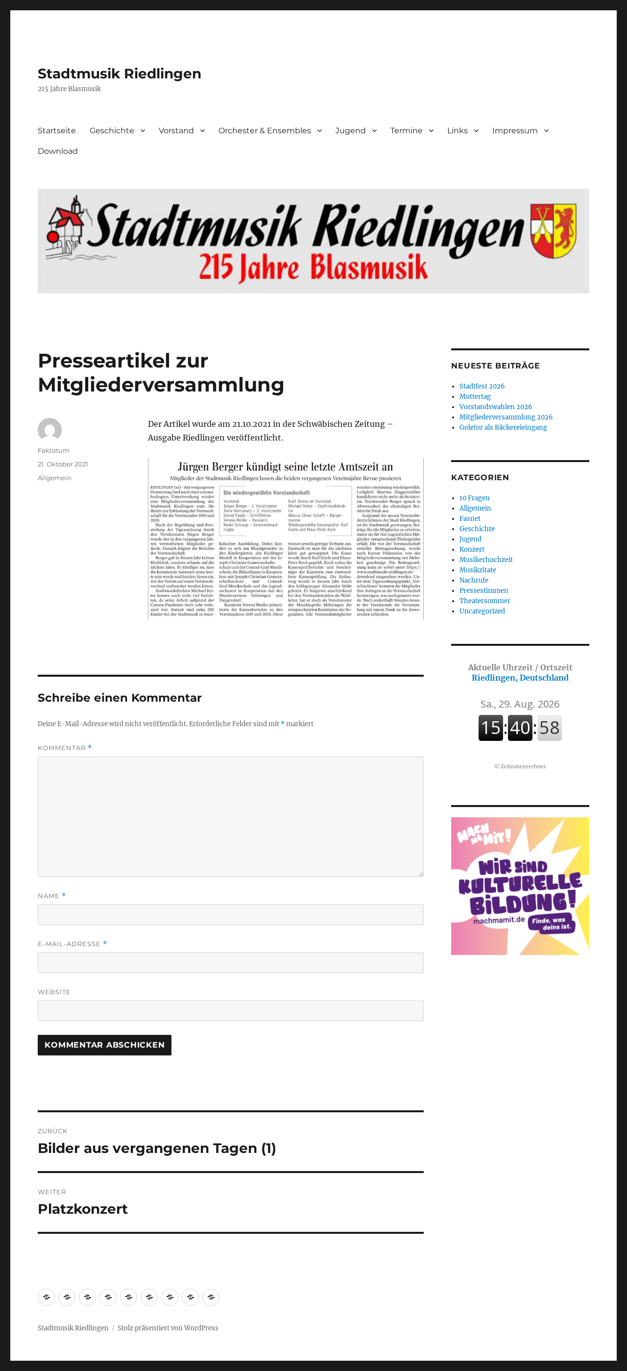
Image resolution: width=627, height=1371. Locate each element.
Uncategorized (482, 611)
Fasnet (470, 518)
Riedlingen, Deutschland (520, 672)
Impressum (515, 130)
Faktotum (54, 450)
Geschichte (112, 130)
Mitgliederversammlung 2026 (506, 417)
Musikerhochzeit (486, 560)
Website (54, 992)
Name (52, 896)
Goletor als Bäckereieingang (503, 427)
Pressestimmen (483, 591)
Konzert (471, 549)
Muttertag (475, 396)
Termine (406, 130)
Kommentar (65, 748)
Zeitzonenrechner (523, 766)
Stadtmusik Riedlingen (119, 73)
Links (457, 130)
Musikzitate (477, 570)
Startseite (57, 130)
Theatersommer (484, 601)
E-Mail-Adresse (72, 944)
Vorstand (176, 130)
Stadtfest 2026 (482, 386)
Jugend (351, 130)
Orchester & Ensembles (264, 130)
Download (58, 151)
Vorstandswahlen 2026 (495, 407)
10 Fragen (474, 498)
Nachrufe (473, 580)
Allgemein (55, 478)
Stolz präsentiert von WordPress (168, 1328)
